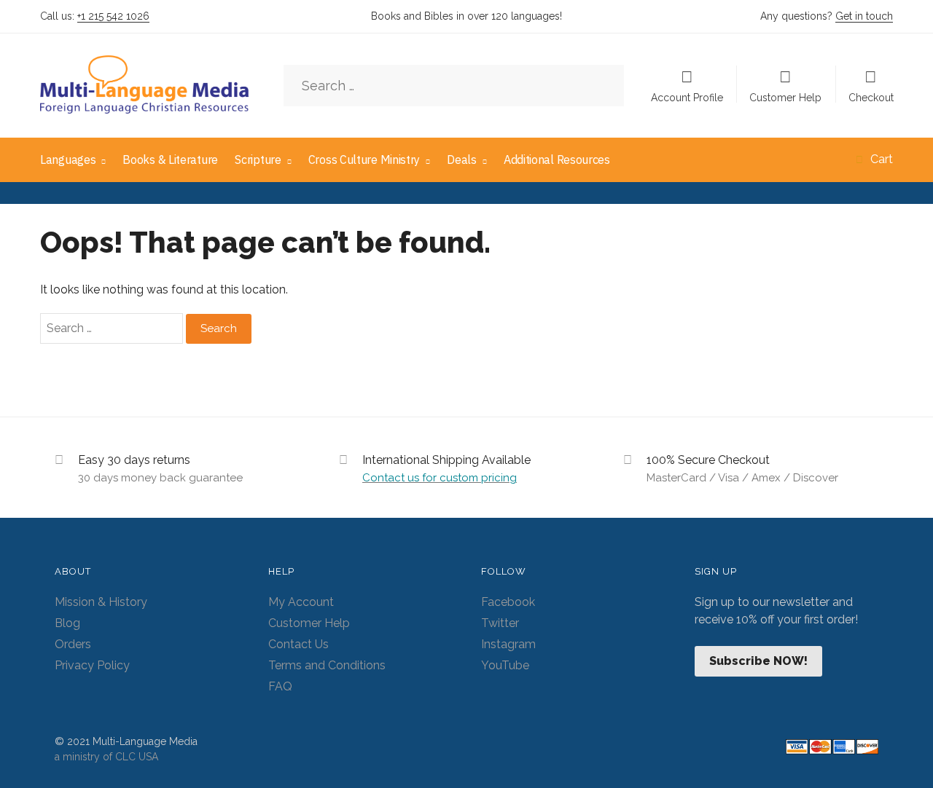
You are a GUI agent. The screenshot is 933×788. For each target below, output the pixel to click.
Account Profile (687, 97)
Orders (73, 644)
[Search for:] (454, 86)
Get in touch (864, 16)
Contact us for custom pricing (439, 477)
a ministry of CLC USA (106, 757)
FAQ (280, 686)
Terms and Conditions (327, 665)
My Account (301, 602)
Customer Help (785, 97)
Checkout (871, 97)
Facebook (508, 602)
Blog (67, 623)
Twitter (500, 623)
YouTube (505, 665)
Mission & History (101, 602)
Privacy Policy (92, 665)
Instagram (508, 644)
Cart (881, 159)
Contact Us (298, 644)
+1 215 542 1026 (113, 16)
